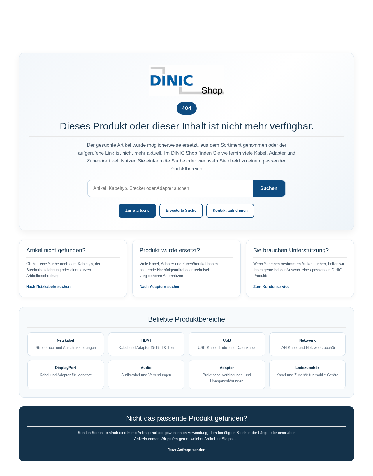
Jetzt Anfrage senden (186, 450)
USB (227, 344)
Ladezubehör (307, 371)
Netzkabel (66, 344)
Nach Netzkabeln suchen (48, 286)
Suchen (268, 188)
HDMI (146, 344)
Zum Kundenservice (271, 286)
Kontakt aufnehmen (230, 210)
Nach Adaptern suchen (160, 286)
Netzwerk (307, 344)
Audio (146, 371)
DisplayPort (66, 371)
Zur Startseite (137, 210)
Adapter (227, 374)
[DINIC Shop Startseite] (186, 80)
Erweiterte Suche (181, 210)
